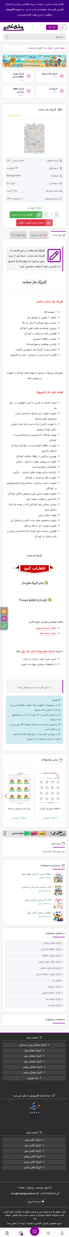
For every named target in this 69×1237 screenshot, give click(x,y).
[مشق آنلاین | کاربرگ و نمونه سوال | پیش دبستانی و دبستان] (13, 27)
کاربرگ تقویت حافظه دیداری (48, 974)
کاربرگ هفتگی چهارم (32, 1067)
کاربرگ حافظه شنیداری (50, 949)
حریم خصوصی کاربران (52, 1223)
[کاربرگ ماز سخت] (34, 138)
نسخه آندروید (34, 1201)
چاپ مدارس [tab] (37, 235)
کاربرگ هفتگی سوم (33, 1061)
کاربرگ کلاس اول (33, 1140)
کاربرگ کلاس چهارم (33, 1156)
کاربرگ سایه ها (54, 1005)
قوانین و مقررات (34, 1223)
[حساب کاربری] (62, 1233)
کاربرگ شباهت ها (53, 999)
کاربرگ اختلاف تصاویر (51, 993)
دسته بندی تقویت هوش (31, 223)
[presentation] (6, 795)
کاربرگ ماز (48, 48)
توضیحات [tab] (57, 235)
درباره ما (21, 1223)
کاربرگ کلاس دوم (33, 1145)
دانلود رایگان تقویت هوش (49, 962)
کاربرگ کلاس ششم (33, 1167)
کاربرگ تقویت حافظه (51, 955)
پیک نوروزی (33, 1078)
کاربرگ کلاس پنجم (33, 1162)
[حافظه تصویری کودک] (50, 787)
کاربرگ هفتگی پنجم (33, 1072)
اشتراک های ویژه (46, 651)
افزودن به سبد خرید (22, 215)
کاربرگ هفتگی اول (32, 1050)
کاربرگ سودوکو (54, 986)
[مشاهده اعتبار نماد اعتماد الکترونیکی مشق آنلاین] (34, 1110)
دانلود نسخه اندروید (46, 628)
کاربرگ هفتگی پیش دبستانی (32, 1045)
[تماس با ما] (7, 1233)
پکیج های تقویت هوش (50, 968)
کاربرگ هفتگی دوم (33, 1056)
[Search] (7, 36)
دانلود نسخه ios (48, 633)
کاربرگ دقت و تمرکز (52, 943)
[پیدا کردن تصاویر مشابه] (19, 787)
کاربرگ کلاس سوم (33, 1151)
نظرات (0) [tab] (16, 235)
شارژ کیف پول (28, 651)
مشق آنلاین (60, 48)
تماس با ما (12, 1223)
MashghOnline (14, 176)
